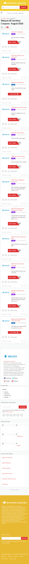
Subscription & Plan (7, 473)
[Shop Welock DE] (11, 356)
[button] (7, 378)
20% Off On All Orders (17, 132)
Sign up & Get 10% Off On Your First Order (18, 319)
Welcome (3, 556)
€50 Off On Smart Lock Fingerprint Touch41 (17, 209)
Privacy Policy (12, 558)
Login (21, 13)
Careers (21, 556)
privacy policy (9, 411)
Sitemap (10, 556)
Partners (16, 556)
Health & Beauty (6, 463)
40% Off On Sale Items (17, 82)
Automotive (5, 484)
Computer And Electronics (9, 479)
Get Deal (14, 94)
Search (23, 7)
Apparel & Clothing (7, 457)
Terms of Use (4, 558)
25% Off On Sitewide (17, 32)
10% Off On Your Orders (18, 156)
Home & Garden (6, 468)
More (16, 190)
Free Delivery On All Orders (19, 107)
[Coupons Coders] (14, 3)
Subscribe (22, 407)
